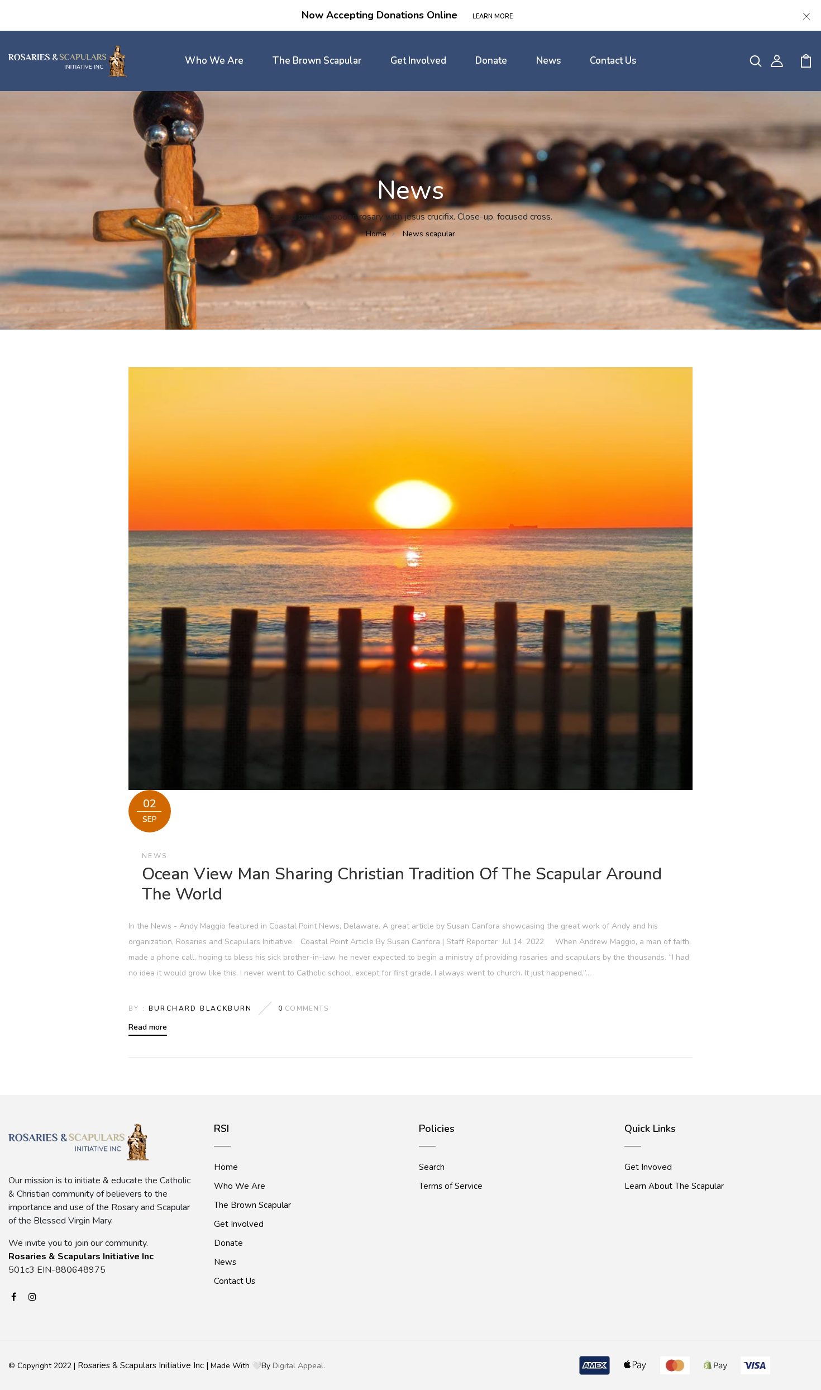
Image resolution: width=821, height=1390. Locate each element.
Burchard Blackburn (200, 1008)
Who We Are (214, 60)
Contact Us (613, 60)
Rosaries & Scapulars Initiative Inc (81, 1256)
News (548, 60)
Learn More (492, 16)
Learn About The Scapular (674, 1186)
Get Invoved (648, 1167)
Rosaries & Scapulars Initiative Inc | (143, 1365)
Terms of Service (451, 1186)
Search (432, 1167)
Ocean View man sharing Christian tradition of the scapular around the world (402, 884)
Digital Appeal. (299, 1365)
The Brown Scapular (317, 60)
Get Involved (418, 60)
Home (376, 234)
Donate (491, 60)
